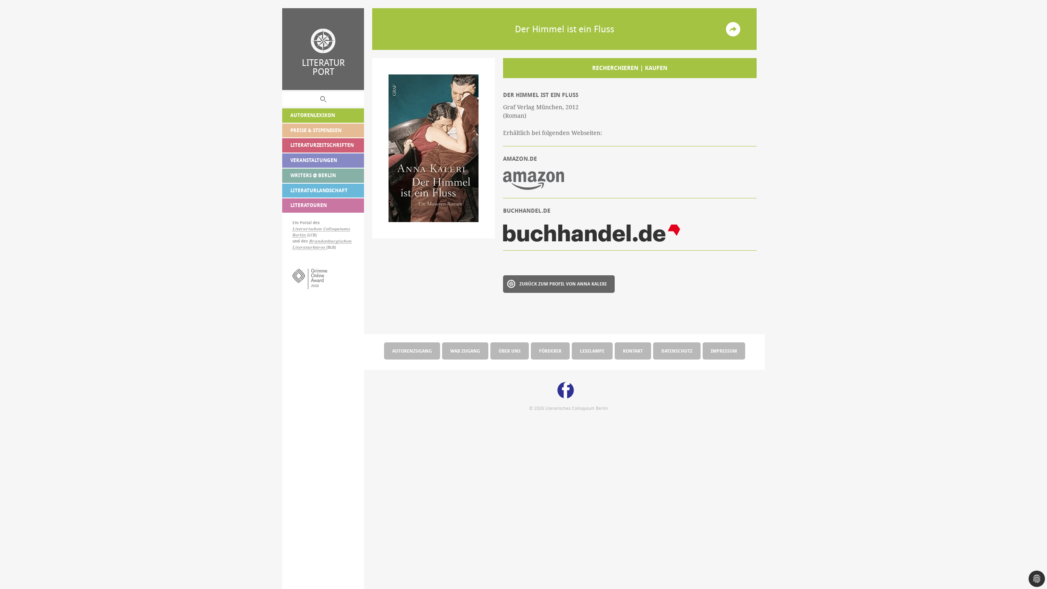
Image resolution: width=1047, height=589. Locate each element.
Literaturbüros (309, 247)
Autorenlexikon (312, 115)
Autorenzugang (412, 351)
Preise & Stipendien (316, 130)
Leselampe (592, 351)
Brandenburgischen (330, 241)
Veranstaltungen (313, 160)
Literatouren (308, 205)
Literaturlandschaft (319, 190)
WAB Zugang (465, 351)
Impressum (724, 351)
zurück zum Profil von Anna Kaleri (563, 284)
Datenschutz (676, 351)
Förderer (550, 351)
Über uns (510, 351)
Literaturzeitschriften (322, 145)
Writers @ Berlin (313, 175)
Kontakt (633, 351)
